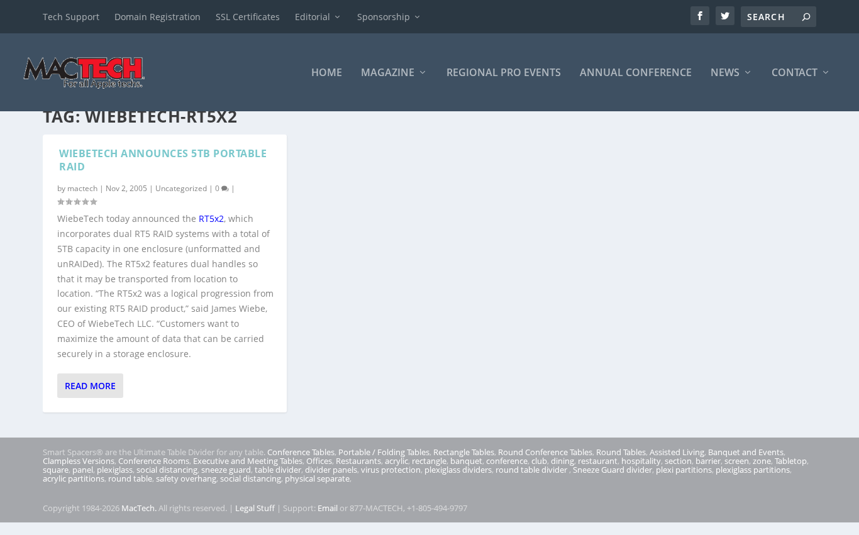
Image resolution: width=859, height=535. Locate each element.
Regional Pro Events (503, 73)
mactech (82, 188)
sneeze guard (226, 469)
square (56, 469)
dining (562, 460)
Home (326, 73)
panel (82, 469)
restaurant (598, 460)
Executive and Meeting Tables (247, 460)
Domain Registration (157, 17)
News (725, 73)
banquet (466, 460)
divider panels (331, 469)
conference (507, 460)
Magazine (387, 73)
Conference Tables (301, 452)
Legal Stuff (255, 508)
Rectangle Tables (463, 452)
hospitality (641, 460)
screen (736, 460)
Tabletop (791, 460)
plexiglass (115, 469)
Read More (90, 386)
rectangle (429, 460)
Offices (319, 460)
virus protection (391, 469)
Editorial (312, 17)
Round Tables (621, 452)
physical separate (317, 478)
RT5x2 (211, 218)
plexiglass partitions (753, 469)
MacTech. (139, 508)
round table (130, 478)
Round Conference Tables (545, 452)
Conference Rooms (153, 460)
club (539, 460)
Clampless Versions (78, 460)
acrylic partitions (73, 478)
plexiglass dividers (458, 469)
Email (328, 508)
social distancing (166, 469)
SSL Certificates (248, 17)
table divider (278, 469)
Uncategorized (181, 188)
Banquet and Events (746, 452)
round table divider (532, 469)
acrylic (396, 460)
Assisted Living (677, 452)
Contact (794, 73)
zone (762, 460)
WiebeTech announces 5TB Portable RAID (163, 160)
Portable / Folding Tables (384, 452)
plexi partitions (684, 469)
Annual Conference (636, 73)
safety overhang (186, 478)
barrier (708, 460)
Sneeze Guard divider (612, 469)
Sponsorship (383, 17)
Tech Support (71, 17)
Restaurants (358, 460)
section (678, 460)
